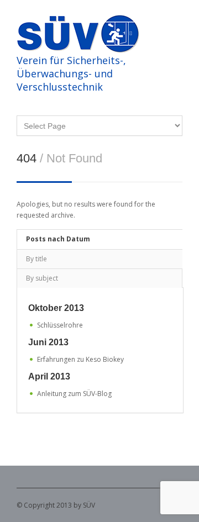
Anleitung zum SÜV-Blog (74, 393)
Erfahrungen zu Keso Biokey (80, 359)
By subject (42, 278)
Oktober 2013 (56, 308)
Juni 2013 (48, 342)
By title (36, 258)
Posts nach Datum (58, 239)
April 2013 (49, 376)
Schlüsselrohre (60, 325)
